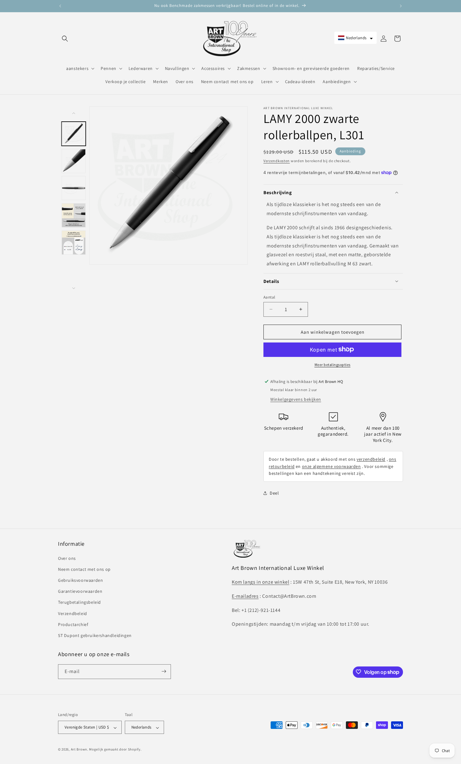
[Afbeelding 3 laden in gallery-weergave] (74, 188)
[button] (65, 38)
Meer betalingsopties (333, 364)
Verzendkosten (276, 160)
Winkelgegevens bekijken (295, 399)
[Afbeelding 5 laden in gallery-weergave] (74, 242)
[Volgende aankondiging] (401, 6)
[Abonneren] (164, 671)
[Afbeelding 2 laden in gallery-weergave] (74, 161)
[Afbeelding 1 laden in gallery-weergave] (74, 134)
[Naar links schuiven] (74, 113)
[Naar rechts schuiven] (74, 288)
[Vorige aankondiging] (60, 6)
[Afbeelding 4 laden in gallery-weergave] (74, 215)
